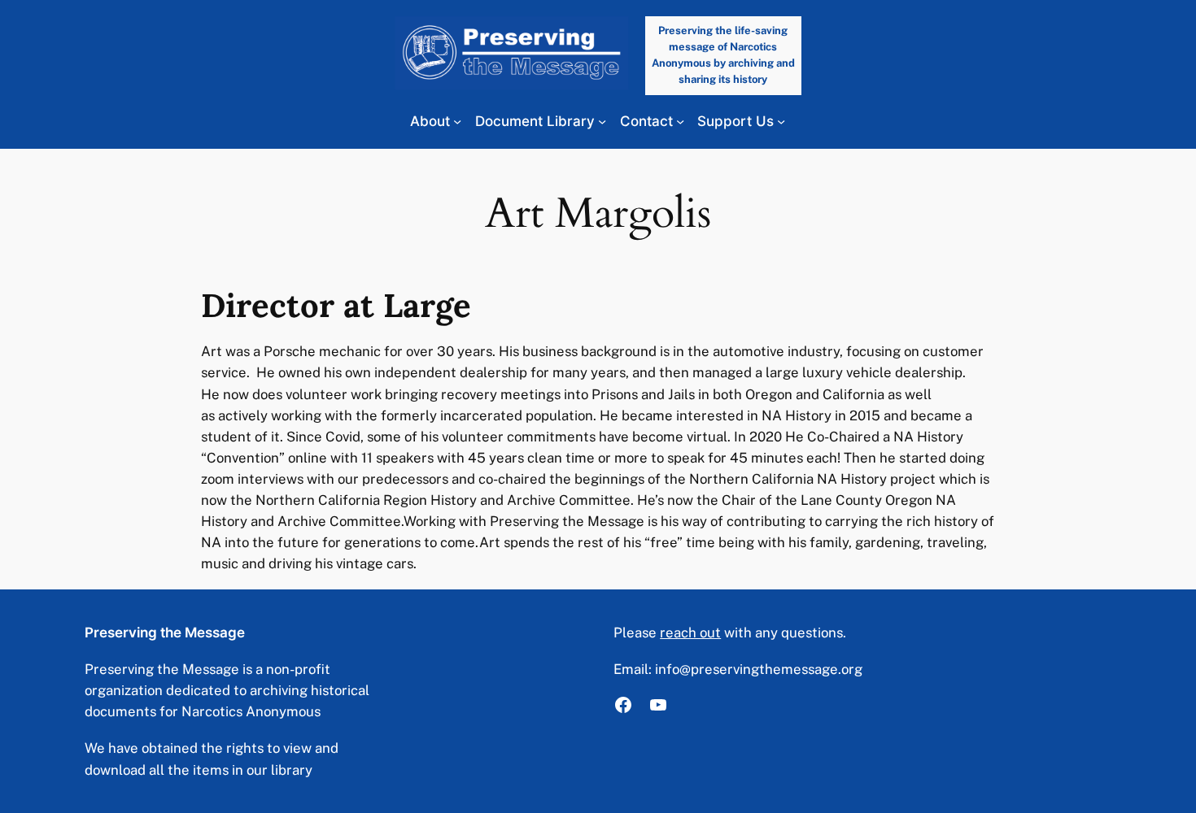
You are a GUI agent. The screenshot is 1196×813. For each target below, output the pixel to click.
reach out (690, 632)
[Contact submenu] (680, 121)
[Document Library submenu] (602, 121)
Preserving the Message (165, 632)
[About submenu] (457, 121)
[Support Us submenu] (781, 121)
